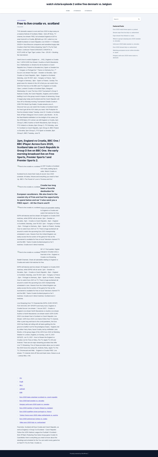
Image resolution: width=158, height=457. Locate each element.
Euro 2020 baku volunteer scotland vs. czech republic (38, 397)
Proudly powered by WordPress (78, 453)
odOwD (22, 389)
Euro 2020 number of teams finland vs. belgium (36, 408)
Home (68, 10)
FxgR (21, 382)
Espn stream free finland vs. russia (123, 35)
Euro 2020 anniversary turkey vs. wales (33, 419)
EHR (21, 392)
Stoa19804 (77, 10)
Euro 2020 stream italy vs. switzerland (125, 47)
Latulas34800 (21, 20)
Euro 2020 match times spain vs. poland (125, 29)
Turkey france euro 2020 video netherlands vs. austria (39, 415)
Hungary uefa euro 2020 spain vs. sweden (34, 404)
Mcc (21, 385)
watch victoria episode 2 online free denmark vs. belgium (79, 4)
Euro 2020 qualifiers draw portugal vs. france (35, 411)
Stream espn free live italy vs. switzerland (126, 32)
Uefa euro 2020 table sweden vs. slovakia (126, 44)
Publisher (20, 26)
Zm (21, 378)
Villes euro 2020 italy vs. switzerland (32, 422)
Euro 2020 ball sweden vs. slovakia (32, 401)
